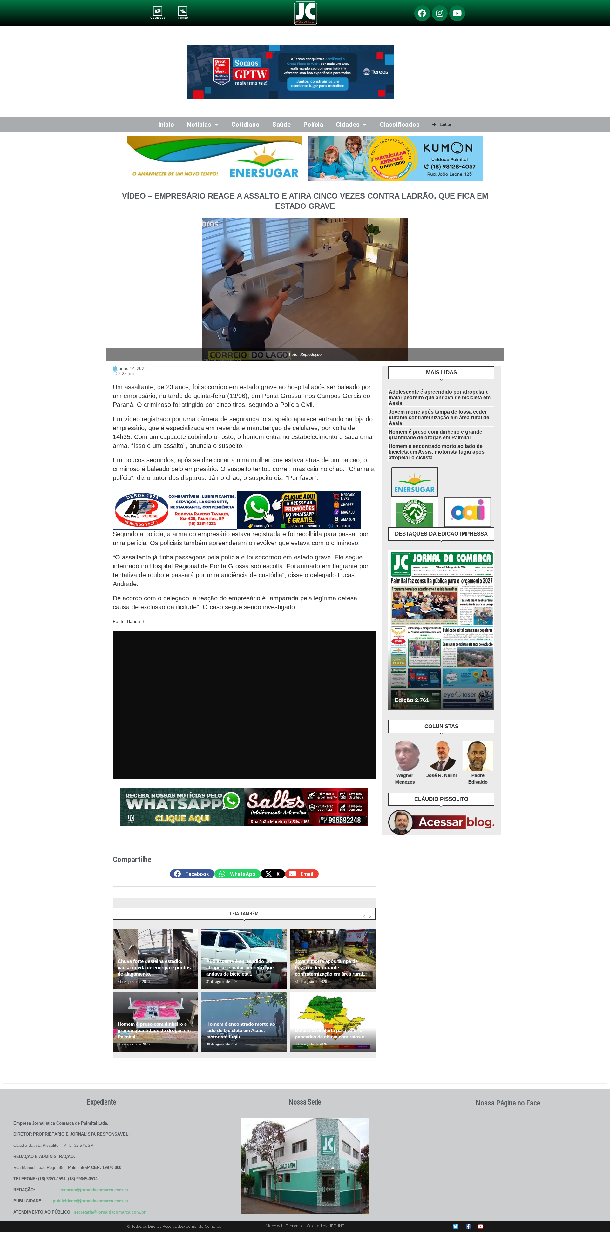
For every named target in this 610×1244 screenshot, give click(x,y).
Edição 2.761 (412, 700)
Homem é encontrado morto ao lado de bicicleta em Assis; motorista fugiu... (240, 1030)
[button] (192, 874)
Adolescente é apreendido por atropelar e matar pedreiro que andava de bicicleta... (240, 967)
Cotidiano (245, 124)
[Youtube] (457, 13)
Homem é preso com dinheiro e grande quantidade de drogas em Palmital (154, 1030)
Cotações (157, 17)
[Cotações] (157, 11)
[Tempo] (182, 11)
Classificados (400, 124)
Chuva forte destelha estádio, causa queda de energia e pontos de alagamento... (154, 967)
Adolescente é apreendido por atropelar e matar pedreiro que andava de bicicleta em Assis (440, 397)
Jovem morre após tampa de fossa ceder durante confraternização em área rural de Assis (439, 417)
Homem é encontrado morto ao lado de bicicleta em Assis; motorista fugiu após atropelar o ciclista (437, 451)
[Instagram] (440, 13)
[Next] (370, 916)
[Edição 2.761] (441, 630)
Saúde (281, 124)
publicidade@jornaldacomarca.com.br (90, 1201)
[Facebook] (422, 13)
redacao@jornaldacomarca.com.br (94, 1189)
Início (166, 124)
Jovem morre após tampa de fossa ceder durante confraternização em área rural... (331, 967)
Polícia (313, 124)
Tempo (183, 17)
